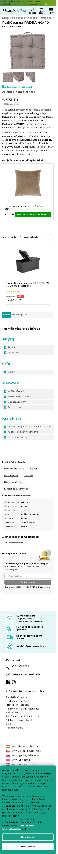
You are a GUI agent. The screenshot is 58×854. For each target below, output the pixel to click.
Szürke (24, 502)
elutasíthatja (28, 819)
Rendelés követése (16, 697)
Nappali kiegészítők (13, 482)
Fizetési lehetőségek (17, 705)
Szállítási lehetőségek (19, 87)
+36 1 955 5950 (20, 666)
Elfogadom (28, 846)
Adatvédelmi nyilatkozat (19, 720)
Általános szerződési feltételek (22, 716)
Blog (8, 724)
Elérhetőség (12, 712)
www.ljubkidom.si (21, 759)
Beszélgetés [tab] (19, 314)
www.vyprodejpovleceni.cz (26, 750)
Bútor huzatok (11, 475)
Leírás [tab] (6, 314)
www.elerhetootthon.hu (25, 746)
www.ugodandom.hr (23, 764)
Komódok (28, 475)
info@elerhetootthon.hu (26, 674)
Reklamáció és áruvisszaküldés (22, 708)
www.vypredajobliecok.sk (25, 755)
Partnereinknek (14, 727)
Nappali (33, 469)
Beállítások (28, 837)
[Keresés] (32, 10)
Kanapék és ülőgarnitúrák (16, 489)
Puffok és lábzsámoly (14, 469)
